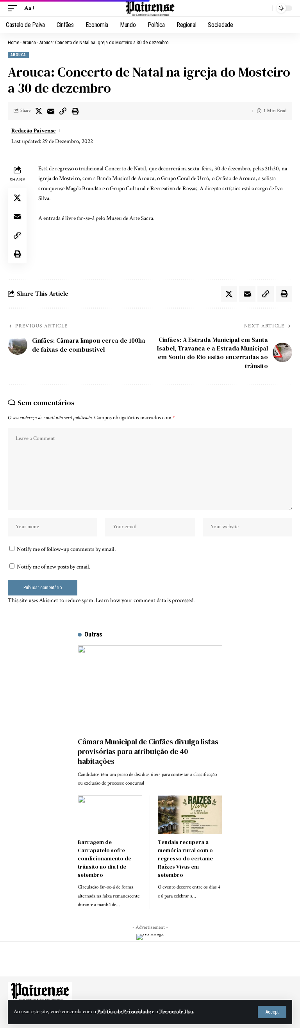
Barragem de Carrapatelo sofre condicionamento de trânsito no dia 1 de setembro (104, 858)
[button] (272, 1012)
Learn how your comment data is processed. (145, 600)
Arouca (29, 42)
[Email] (50, 111)
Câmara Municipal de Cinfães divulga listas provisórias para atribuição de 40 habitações (148, 751)
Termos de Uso (176, 1011)
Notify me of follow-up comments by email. (66, 549)
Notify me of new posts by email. (53, 566)
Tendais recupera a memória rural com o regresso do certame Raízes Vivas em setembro (185, 858)
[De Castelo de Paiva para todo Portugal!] (150, 8)
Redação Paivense (33, 130)
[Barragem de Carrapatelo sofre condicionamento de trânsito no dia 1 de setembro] (110, 815)
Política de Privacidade (124, 1011)
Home (13, 42)
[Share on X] (38, 111)
